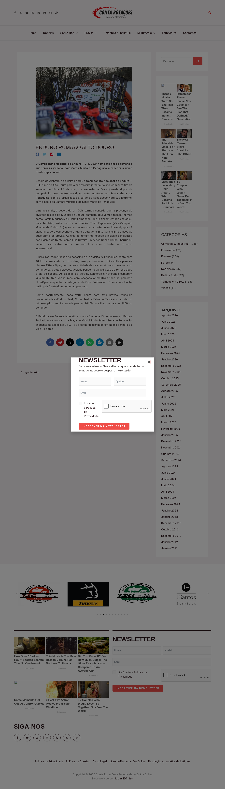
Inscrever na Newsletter (104, 426)
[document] (112, 394)
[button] (149, 362)
